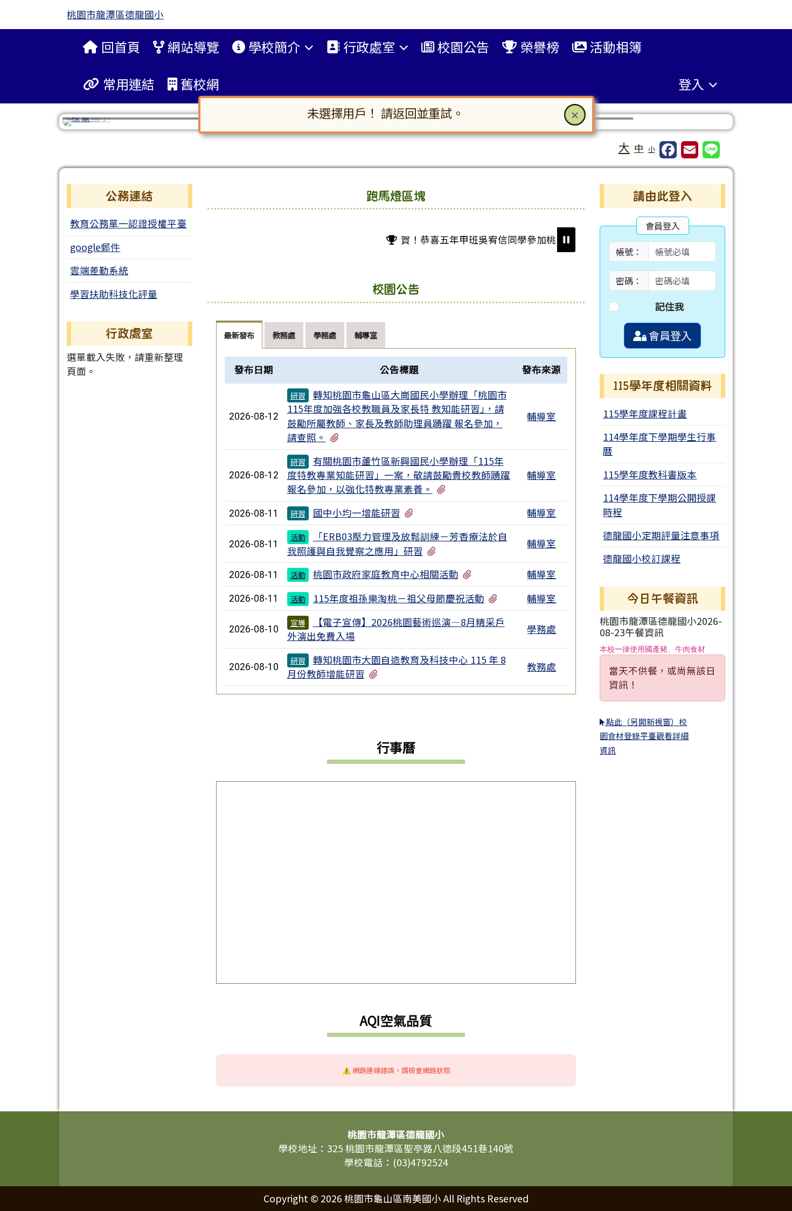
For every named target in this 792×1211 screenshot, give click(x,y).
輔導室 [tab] (366, 334)
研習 (297, 395)
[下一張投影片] (703, 124)
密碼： (629, 280)
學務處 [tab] (325, 334)
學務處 (541, 629)
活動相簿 (616, 46)
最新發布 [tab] (239, 334)
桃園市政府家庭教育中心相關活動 (385, 574)
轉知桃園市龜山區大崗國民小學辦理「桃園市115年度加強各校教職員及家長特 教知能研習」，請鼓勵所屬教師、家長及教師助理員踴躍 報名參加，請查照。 (397, 416)
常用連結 (129, 83)
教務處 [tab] (284, 334)
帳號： (629, 251)
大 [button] (624, 147)
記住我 (669, 306)
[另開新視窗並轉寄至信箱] (689, 149)
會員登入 (669, 335)
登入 (691, 83)
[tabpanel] (396, 521)
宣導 (297, 622)
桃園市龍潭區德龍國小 (115, 14)
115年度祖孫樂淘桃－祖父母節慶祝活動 (398, 598)
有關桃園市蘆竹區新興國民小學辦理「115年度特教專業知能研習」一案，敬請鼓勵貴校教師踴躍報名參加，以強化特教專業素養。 (398, 475)
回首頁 (120, 46)
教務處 (541, 666)
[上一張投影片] (88, 124)
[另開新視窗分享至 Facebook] (668, 149)
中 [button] (639, 148)
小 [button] (651, 149)
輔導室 (541, 416)
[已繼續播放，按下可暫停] (566, 240)
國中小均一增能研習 (356, 512)
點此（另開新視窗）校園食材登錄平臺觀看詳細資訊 (644, 736)
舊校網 (199, 83)
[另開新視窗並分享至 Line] (711, 149)
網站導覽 (193, 46)
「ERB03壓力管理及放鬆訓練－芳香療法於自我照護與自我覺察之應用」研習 (397, 543)
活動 (297, 537)
